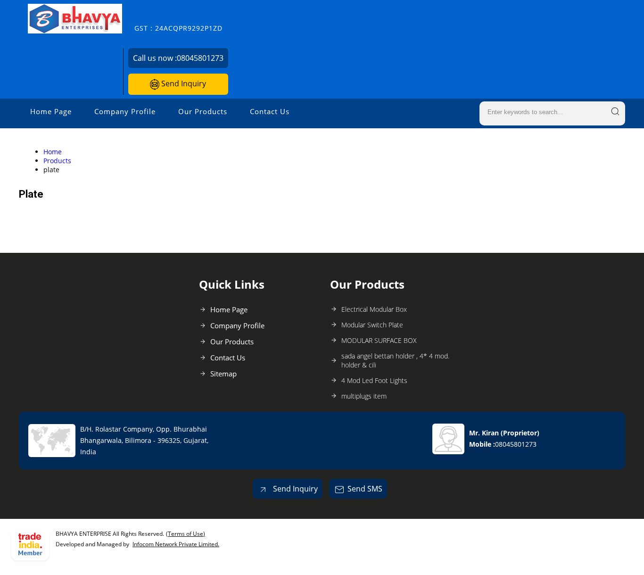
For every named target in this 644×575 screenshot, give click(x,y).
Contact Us (269, 111)
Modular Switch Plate (372, 324)
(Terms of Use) (185, 534)
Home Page (51, 111)
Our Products (202, 111)
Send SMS (364, 488)
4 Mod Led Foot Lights (374, 380)
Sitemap (223, 373)
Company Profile (125, 111)
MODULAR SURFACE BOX (379, 340)
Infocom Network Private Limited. (175, 544)
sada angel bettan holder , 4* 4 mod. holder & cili (395, 360)
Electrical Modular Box (374, 309)
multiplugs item (364, 396)
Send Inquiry (182, 83)
